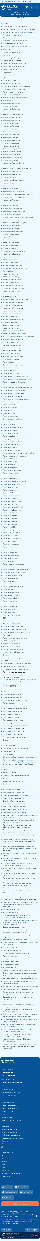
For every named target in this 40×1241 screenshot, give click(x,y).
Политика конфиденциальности (14, 672)
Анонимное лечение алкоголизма (15, 38)
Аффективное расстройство (13, 365)
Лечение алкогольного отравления (15, 26)
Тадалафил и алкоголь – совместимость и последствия (18, 998)
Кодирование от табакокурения (14, 333)
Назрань (6, 1230)
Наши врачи (7, 72)
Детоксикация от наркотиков (13, 66)
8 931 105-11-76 (7, 1072)
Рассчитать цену (20, 1204)
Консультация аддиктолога (13, 339)
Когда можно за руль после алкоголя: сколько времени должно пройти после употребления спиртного (20, 849)
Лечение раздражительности (13, 587)
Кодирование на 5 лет (10, 282)
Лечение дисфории (10, 436)
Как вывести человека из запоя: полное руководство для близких (17, 1035)
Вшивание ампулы (9, 248)
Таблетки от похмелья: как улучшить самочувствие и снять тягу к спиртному (17, 831)
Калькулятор (7, 49)
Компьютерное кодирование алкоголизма (18, 336)
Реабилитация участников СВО (14, 731)
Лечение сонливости (10, 607)
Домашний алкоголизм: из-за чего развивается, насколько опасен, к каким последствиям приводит (20, 904)
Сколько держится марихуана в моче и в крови (20, 973)
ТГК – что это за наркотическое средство (18, 976)
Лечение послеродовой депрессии (15, 569)
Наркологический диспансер (13, 649)
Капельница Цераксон (11, 205)
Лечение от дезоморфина (12, 501)
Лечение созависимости (11, 609)
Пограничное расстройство (13, 575)
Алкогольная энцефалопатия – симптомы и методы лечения (18, 1006)
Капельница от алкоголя (12, 151)
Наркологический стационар (13, 652)
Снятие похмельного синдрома (14, 666)
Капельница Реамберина (12, 171)
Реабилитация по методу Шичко (14, 728)
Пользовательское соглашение (14, 689)
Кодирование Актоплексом (13, 302)
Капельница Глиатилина (11, 132)
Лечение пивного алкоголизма (14, 564)
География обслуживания (12, 734)
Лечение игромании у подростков (15, 456)
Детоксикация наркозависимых (14, 63)
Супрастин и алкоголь (11, 964)
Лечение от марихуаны (11, 530)
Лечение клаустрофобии (12, 470)
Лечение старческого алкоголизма (15, 767)
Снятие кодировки (9, 751)
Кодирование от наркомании (13, 294)
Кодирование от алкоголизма (13, 288)
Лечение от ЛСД (9, 527)
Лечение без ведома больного (14, 382)
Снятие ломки (8, 754)
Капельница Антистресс (11, 103)
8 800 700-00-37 (20, 12)
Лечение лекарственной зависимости (16, 632)
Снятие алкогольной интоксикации (16, 748)
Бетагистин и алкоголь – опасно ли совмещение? (20, 986)
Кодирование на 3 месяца (12, 279)
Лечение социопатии (10, 601)
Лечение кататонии (10, 467)
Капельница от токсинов (12, 157)
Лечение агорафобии (10, 368)
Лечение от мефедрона (11, 533)
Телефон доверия (9, 772)
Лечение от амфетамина (11, 496)
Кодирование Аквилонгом (12, 305)
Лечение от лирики (10, 524)
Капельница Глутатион (11, 134)
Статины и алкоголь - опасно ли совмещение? (19, 970)
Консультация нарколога (12, 342)
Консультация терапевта (11, 353)
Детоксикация (6, 1117)
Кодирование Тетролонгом (13, 319)
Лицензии (6, 635)
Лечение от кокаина (10, 521)
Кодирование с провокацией (13, 285)
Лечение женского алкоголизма (14, 629)
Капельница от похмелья (12, 154)
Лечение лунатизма (10, 476)
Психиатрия (5, 1144)
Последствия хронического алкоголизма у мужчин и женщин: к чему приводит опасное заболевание (19, 842)
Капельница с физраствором (13, 180)
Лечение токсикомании (11, 621)
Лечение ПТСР (8, 584)
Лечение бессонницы (10, 416)
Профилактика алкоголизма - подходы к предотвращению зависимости (18, 864)
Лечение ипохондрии (10, 461)
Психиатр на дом (9, 703)
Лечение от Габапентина (12, 510)
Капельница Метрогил (11, 143)
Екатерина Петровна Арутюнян (14, 801)
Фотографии (7, 661)
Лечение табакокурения (11, 615)
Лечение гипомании (10, 447)
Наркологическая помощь (12, 643)
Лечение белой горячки (11, 450)
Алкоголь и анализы (10, 912)
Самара (4, 1082)
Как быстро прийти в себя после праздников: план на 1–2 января (19, 1025)
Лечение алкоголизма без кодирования (17, 379)
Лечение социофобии (11, 598)
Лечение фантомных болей (13, 442)
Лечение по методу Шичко (12, 396)
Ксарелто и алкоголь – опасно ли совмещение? (20, 979)
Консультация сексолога (12, 351)
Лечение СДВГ (8, 589)
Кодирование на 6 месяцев (12, 265)
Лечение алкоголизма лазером (14, 390)
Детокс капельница (10, 69)
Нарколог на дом (9, 641)
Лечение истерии (9, 464)
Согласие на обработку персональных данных (20, 757)
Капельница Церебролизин (13, 208)
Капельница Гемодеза (11, 126)
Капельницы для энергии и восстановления (18, 217)
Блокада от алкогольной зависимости (17, 46)
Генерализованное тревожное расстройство (19, 453)
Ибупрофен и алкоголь (11, 909)
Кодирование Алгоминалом (13, 308)
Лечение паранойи (9, 561)
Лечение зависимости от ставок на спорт (18, 795)
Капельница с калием (10, 183)
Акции (5, 23)
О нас (5, 655)
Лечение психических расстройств (15, 706)
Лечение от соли (9, 547)
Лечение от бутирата (10, 498)
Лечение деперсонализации (13, 427)
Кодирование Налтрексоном (13, 311)
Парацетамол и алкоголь (12, 959)
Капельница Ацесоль (10, 106)
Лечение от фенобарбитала (13, 507)
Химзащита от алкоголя (11, 83)
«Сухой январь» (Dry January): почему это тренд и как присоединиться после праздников (20, 1015)
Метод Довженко (9, 297)
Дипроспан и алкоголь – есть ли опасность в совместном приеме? (19, 982)
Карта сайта (7, 237)
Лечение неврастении (10, 487)
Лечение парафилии (10, 558)
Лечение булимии (9, 422)
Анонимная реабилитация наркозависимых (18, 32)
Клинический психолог (11, 240)
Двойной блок (8, 271)
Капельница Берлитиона (11, 109)
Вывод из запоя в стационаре (13, 792)
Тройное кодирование (11, 325)
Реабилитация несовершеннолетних (16, 726)
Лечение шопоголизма (11, 595)
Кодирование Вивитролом (12, 314)
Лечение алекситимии (11, 373)
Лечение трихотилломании (13, 626)
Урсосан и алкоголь (10, 967)
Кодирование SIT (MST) (11, 316)
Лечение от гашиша (10, 513)
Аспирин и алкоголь (10, 956)
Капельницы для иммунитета (13, 220)
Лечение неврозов (9, 490)
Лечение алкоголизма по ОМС (14, 393)
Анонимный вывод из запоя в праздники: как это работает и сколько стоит (20, 1020)
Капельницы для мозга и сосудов (15, 223)
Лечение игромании (10, 459)
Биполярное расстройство (12, 419)
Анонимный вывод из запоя (13, 43)
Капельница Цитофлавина (12, 112)
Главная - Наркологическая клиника (16, 775)
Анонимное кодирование (12, 35)
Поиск (5, 743)
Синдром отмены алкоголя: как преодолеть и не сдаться (20, 874)
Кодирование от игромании (13, 291)
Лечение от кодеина (10, 518)
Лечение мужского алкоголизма (15, 638)
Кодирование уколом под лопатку (15, 299)
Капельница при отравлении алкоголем (17, 169)
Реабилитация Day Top (11, 58)
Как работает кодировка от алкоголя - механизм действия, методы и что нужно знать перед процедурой (20, 1046)
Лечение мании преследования (14, 572)
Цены (5, 691)
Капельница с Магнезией (12, 186)
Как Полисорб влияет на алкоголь (15, 940)
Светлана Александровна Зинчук (15, 812)
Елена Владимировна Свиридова (14, 806)
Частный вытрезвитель (11, 52)
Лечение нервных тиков (11, 484)
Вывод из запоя (7, 1111)
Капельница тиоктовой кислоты (14, 197)
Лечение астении (9, 413)
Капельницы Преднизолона (13, 231)
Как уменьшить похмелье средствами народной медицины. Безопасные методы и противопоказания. (20, 922)
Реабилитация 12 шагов (11, 714)
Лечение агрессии (9, 371)
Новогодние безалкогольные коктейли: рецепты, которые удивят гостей (17, 1030)
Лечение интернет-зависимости (14, 92)
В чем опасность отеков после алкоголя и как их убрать (20, 854)
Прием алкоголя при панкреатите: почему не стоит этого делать (19, 879)
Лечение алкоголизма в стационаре (16, 399)
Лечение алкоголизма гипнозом (14, 385)
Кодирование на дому (11, 245)
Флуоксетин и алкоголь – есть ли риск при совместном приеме (18, 1011)
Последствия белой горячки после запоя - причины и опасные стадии (18, 896)
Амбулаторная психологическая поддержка (19, 29)
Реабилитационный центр (12, 711)
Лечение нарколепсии (11, 479)
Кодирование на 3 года (11, 277)
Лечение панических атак (12, 555)
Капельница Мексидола (11, 140)
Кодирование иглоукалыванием (14, 257)
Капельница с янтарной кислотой (15, 191)
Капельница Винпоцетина (12, 214)
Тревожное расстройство (12, 624)
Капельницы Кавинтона (11, 228)
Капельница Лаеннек (10, 137)
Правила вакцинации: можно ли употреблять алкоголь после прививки (19, 821)
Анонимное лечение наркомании (15, 41)
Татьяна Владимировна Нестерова (15, 809)
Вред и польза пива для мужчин (14, 927)
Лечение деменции (9, 425)
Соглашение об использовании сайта (16, 669)
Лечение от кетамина (10, 515)
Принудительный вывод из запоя (15, 700)
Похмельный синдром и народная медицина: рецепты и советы (19, 936)
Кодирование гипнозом (11, 243)
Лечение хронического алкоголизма (16, 86)
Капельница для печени (11, 117)
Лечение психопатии (10, 578)
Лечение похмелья (9, 567)
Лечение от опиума (10, 541)
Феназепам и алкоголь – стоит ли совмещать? (19, 989)
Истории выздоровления (12, 95)
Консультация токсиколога (13, 356)
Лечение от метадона (10, 535)
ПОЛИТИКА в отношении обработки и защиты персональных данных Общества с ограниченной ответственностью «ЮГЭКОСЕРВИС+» (20, 683)
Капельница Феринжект (11, 123)
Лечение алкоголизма (11, 402)
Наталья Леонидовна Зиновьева (14, 804)
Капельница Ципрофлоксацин (14, 211)
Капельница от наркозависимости (15, 97)
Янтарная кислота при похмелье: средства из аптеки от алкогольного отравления (19, 884)
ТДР (4, 618)
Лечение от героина (10, 80)
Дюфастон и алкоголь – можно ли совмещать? (20, 1002)
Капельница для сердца (11, 120)
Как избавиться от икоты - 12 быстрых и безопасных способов (17, 1040)
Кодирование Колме (10, 262)
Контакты (6, 55)
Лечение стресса (9, 612)
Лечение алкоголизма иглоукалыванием (17, 387)
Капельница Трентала (10, 200)
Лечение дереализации (11, 433)
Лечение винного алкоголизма (14, 787)
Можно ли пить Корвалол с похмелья (16, 953)
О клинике (5, 1156)
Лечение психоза (9, 581)
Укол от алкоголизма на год (13, 781)
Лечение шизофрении (11, 592)
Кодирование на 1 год (10, 274)
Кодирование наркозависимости (15, 268)
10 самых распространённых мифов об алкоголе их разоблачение (20, 816)
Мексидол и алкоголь (11, 962)
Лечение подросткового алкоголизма (17, 663)
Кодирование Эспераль (11, 254)
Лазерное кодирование (11, 359)
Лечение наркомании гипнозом (14, 481)
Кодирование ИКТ (9, 260)
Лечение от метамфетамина (13, 538)
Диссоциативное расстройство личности (18, 439)
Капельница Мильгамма (11, 146)
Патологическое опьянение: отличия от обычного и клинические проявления (17, 826)
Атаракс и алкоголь (10, 947)
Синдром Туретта (9, 746)
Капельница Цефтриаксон (12, 203)
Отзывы (6, 740)
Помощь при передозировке (13, 658)
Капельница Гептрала (10, 129)
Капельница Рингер (10, 177)
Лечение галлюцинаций (11, 444)
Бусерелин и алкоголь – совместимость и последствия (18, 993)
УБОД (5, 778)
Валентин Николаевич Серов (13, 798)
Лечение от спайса (9, 550)
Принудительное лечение (12, 694)
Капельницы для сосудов (12, 225)
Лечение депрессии (10, 430)
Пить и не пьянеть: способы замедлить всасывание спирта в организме (17, 931)
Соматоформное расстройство (14, 604)
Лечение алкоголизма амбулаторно (16, 376)
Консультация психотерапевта (14, 348)
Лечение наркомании (9, 1132)
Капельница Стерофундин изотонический (18, 194)
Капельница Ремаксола (11, 174)
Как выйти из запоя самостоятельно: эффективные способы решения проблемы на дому (19, 890)
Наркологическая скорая (12, 646)
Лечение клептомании (11, 473)
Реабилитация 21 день (11, 717)
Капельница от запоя (10, 160)
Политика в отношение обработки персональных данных (15, 676)
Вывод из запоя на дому (11, 789)
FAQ (4, 78)
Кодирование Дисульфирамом (14, 251)
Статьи (5, 770)
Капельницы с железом (11, 234)
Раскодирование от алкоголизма (15, 709)
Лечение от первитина (11, 544)
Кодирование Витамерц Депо (13, 331)
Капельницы (7, 100)
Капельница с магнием (11, 189)
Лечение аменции (9, 405)
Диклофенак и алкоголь (12, 950)
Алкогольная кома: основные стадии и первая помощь (19, 869)
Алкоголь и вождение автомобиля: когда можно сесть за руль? (20, 943)
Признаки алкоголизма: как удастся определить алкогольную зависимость (20, 836)
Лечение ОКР (8, 493)
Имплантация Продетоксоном (14, 89)
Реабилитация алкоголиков (13, 720)
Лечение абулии (8, 362)
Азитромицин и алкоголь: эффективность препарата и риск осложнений (18, 916)
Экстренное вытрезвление (12, 75)
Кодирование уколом (10, 328)
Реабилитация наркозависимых (14, 723)
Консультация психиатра (12, 345)
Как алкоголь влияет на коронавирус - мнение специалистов (19, 859)
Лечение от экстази (10, 504)
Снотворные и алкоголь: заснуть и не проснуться (20, 900)
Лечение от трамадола (11, 552)
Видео (5, 784)
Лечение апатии (8, 410)
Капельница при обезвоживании (14, 166)
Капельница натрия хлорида (13, 149)
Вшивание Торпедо (10, 322)
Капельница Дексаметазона (13, 115)
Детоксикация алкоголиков (13, 61)
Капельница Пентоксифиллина (14, 163)
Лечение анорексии (10, 407)
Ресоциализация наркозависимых (15, 737)
